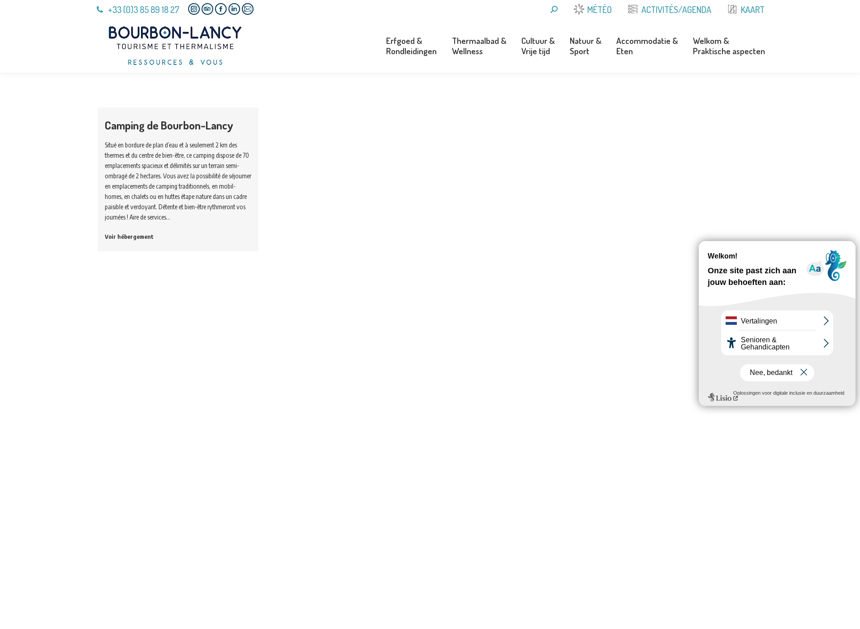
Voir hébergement (129, 236)
